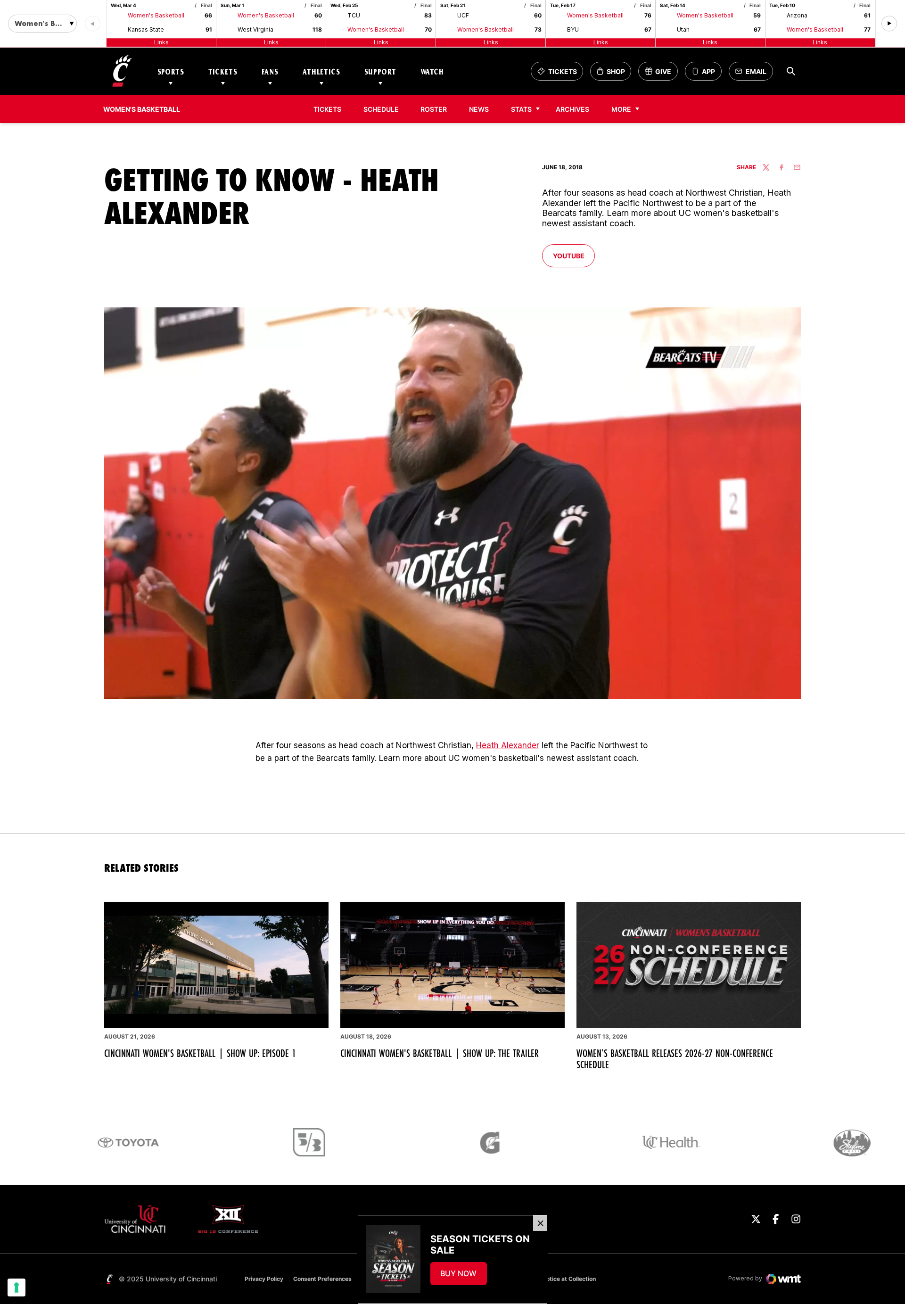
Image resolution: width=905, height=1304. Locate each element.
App (708, 71)
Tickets (223, 71)
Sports (170, 71)
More (621, 109)
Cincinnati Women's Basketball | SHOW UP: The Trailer (439, 1053)
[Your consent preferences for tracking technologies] (16, 1287)
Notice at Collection (569, 1278)
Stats (521, 109)
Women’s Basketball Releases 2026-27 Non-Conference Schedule (674, 1059)
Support (380, 71)
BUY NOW (463, 1276)
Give (661, 73)
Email (753, 73)
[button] (889, 24)
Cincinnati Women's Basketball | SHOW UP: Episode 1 (200, 1053)
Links (161, 42)
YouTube (573, 255)
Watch (432, 71)
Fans (270, 71)
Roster (433, 109)
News (479, 109)
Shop (613, 73)
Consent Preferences (322, 1278)
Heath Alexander (507, 745)
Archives (575, 109)
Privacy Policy (264, 1278)
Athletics (321, 71)
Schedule (381, 109)
